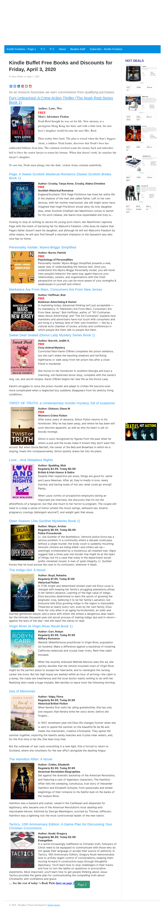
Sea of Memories (22, 691)
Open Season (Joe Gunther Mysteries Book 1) (44, 521)
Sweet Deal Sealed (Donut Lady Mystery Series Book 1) (52, 335)
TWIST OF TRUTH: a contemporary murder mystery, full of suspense (62, 403)
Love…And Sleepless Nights (31, 460)
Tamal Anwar (53, 904)
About (62, 49)
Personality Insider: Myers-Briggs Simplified (42, 247)
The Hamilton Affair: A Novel (30, 759)
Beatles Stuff (77, 49)
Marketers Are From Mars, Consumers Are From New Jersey (55, 289)
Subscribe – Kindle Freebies (106, 49)
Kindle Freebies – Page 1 (21, 49)
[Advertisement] (82, 22)
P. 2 (43, 49)
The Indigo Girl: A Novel (27, 570)
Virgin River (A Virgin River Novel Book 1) (41, 626)
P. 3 (52, 49)
